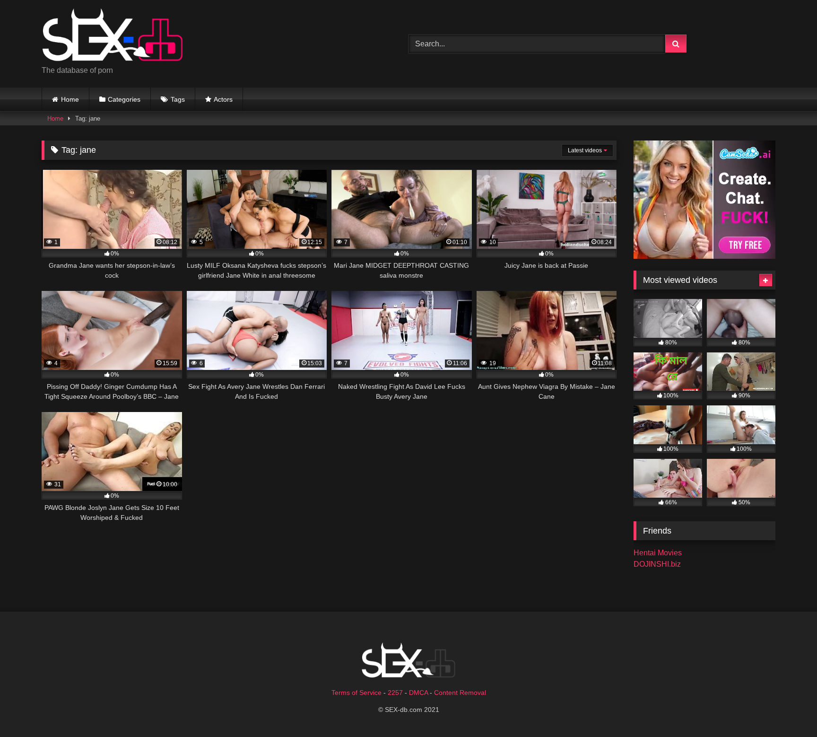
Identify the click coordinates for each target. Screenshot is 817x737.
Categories (124, 99)
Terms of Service (356, 692)
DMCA (418, 692)
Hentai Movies (658, 553)
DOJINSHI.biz (657, 564)
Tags (178, 99)
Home (70, 99)
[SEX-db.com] (112, 36)
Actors (223, 99)
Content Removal (460, 692)
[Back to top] (787, 709)
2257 (395, 692)
